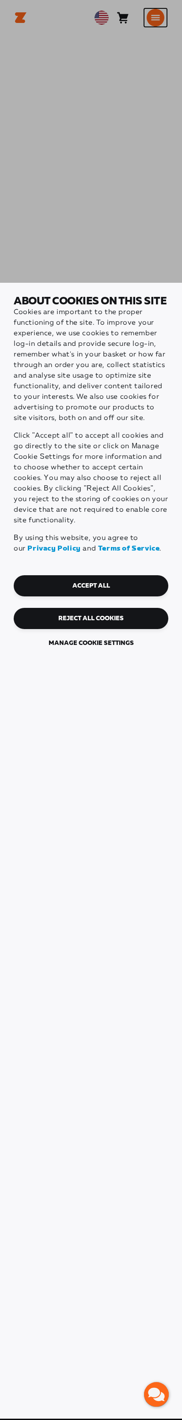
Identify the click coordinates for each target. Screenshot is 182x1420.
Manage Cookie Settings (91, 643)
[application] (156, 1394)
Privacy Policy (53, 548)
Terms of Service (129, 548)
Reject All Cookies (91, 618)
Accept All (91, 586)
